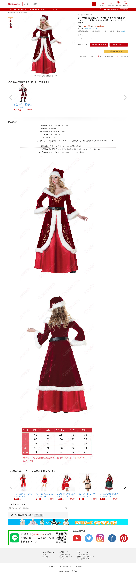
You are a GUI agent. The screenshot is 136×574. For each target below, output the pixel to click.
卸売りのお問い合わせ (116, 51)
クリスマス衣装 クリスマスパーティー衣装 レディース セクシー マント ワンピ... (23, 494)
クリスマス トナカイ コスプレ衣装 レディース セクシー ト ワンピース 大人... (87, 494)
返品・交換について (83, 559)
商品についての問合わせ (105, 56)
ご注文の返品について (91, 29)
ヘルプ (44, 555)
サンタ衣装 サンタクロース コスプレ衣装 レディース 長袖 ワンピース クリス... (66, 494)
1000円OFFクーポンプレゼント (39, 9)
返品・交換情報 (122, 56)
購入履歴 (125, 4)
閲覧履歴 (118, 4)
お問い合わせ (46, 557)
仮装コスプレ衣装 (13, 12)
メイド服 (54, 9)
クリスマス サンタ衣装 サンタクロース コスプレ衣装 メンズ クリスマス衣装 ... (23, 105)
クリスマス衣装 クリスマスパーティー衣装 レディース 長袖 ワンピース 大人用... (44, 494)
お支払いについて (82, 555)
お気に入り (111, 4)
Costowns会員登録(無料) (110, 9)
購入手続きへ (118, 44)
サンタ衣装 (24, 12)
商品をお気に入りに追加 (85, 56)
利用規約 (52, 566)
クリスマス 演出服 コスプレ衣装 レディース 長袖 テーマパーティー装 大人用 (109, 494)
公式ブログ (73, 571)
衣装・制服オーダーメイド (17, 9)
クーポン (62, 559)
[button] (10, 15)
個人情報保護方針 (65, 566)
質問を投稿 (38, 515)
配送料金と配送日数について (85, 557)
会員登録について (64, 555)
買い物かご (103, 4)
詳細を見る (124, 31)
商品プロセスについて (65, 557)
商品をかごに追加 (99, 44)
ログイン (124, 9)
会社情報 (79, 566)
